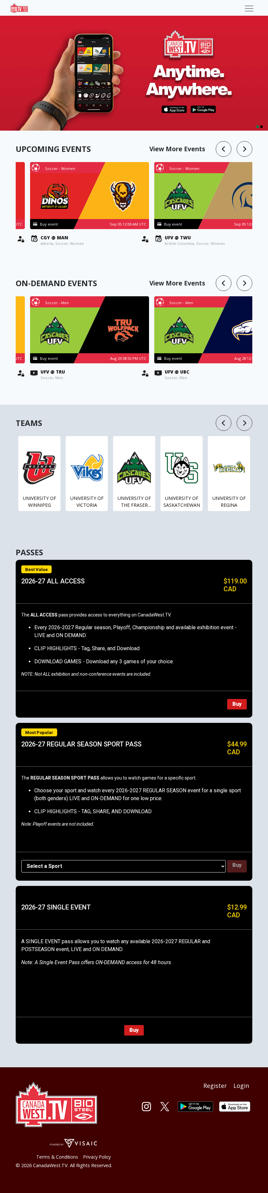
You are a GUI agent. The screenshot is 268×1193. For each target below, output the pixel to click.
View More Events (177, 148)
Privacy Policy (97, 1157)
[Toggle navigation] (249, 8)
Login (241, 1086)
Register (215, 1086)
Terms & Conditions (57, 1157)
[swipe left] (223, 149)
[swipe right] (244, 149)
